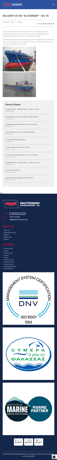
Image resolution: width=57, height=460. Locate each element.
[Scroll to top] (54, 457)
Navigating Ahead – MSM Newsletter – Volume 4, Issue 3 (22, 162)
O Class (6, 255)
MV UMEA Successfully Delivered (15, 139)
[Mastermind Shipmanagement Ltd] (12, 4)
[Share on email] (53, 24)
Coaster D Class (9, 262)
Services (6, 235)
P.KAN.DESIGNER (29, 456)
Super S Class (8, 253)
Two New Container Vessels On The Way (17, 147)
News (20, 22)
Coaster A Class (9, 259)
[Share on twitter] (40, 24)
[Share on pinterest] (43, 24)
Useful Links (8, 237)
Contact (6, 239)
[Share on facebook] (38, 24)
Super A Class (8, 248)
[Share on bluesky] (49, 24)
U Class (6, 257)
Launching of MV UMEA (12, 170)
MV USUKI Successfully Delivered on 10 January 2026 (21, 155)
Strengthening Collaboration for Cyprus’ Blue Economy (21, 124)
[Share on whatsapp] (47, 24)
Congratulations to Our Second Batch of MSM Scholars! (21, 116)
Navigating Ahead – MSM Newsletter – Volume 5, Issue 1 (22, 109)
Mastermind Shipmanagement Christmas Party (19, 177)
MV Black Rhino (8, 264)
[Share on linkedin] (45, 24)
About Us (6, 230)
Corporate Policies (10, 232)
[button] (53, 4)
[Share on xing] (51, 24)
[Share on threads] (41, 24)
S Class (6, 251)
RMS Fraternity (8, 268)
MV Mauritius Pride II (10, 266)
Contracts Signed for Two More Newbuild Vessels (20, 132)
